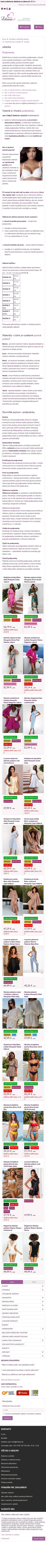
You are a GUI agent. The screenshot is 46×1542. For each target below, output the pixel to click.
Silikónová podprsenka (11, 508)
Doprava (36, 5)
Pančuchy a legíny (10, 1305)
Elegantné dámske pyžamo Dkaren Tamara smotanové (12, 1228)
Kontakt (42, 5)
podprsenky (21, 120)
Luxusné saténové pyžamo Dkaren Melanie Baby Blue (31, 941)
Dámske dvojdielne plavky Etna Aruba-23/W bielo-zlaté (11, 1164)
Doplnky (6, 1352)
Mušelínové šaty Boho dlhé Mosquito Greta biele (32, 760)
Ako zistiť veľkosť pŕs (12, 95)
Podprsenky (8, 52)
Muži (34, 1282)
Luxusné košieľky (10, 1321)
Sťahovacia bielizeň (11, 1317)
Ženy (12, 1282)
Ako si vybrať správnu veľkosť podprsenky (20, 90)
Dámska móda (8, 1301)
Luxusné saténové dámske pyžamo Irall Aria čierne (32, 1164)
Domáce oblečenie (10, 1313)
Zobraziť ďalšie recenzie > (10, 1380)
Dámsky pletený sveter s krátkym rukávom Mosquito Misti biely (12, 994)
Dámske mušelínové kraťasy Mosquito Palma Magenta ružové (12, 700)
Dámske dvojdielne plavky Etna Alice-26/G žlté (12, 1107)
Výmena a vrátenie (25, 5)
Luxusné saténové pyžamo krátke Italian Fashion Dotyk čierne (12, 941)
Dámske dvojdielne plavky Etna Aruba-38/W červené (31, 1107)
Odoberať (7, 1418)
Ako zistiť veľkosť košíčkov (15, 98)
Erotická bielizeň (10, 1309)
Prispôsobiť (5, 1539)
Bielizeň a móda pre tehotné (14, 1333)
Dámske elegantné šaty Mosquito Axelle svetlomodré (33, 700)
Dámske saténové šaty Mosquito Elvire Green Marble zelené (32, 579)
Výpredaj (6, 1356)
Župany (5, 1325)
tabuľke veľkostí (13, 327)
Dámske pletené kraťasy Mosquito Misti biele (33, 994)
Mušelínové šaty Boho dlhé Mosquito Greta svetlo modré (12, 821)
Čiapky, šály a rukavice (12, 1340)
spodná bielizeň (27, 383)
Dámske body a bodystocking (15, 1336)
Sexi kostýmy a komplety (13, 1344)
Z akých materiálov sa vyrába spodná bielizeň (22, 100)
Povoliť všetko (39, 1539)
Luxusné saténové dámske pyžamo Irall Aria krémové (12, 760)
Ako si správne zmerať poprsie (16, 92)
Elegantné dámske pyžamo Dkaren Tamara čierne (33, 1228)
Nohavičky (6, 1298)
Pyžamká (6, 1290)
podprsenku (32, 57)
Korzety (5, 1348)
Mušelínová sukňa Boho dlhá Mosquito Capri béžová (11, 881)
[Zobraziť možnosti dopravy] (20, 1395)
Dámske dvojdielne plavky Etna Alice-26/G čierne (33, 1046)
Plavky (5, 1286)
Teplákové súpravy (10, 1294)
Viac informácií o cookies (10, 1535)
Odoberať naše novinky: (11, 1406)
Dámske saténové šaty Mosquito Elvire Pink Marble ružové (12, 640)
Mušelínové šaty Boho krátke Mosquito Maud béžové (12, 1046)
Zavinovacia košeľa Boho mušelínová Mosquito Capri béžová (33, 821)
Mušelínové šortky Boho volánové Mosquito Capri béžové (33, 881)
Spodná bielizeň (35, 344)
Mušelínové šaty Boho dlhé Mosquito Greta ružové (12, 579)
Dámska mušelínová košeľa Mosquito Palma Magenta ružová (33, 640)
